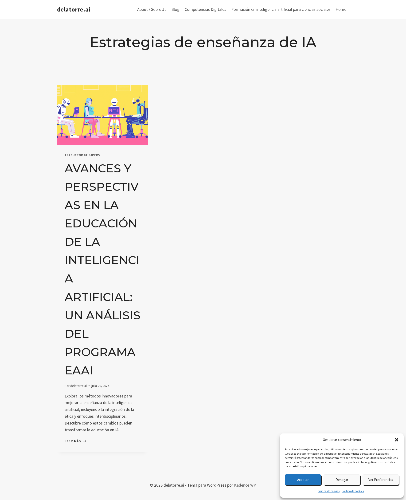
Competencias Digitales (205, 9)
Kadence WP (245, 485)
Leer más (75, 441)
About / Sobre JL (151, 9)
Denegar (342, 479)
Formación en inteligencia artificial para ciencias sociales (281, 9)
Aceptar (303, 479)
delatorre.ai (78, 386)
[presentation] (102, 115)
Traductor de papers (82, 155)
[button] (396, 439)
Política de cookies (329, 491)
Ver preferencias (380, 479)
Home (341, 9)
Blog (175, 9)
